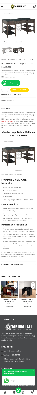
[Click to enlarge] (5, 42)
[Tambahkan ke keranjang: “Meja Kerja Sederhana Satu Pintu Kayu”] (15, 287)
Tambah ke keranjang (19, 89)
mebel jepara (29, 333)
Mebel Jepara (23, 244)
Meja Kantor (22, 59)
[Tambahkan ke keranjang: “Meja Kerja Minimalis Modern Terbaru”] (33, 287)
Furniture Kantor (12, 59)
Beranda (3, 59)
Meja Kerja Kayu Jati (7, 121)
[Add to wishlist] (15, 283)
